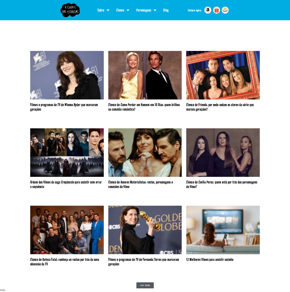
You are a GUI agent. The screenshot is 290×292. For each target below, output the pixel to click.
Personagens (143, 10)
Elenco (120, 10)
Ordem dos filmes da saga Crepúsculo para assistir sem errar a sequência (66, 184)
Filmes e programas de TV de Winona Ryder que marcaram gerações (64, 107)
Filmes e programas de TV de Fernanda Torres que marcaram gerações (143, 262)
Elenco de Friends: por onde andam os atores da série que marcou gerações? (220, 107)
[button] (145, 285)
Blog (166, 10)
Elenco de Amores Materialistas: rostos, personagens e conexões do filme (140, 184)
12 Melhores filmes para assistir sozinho (209, 259)
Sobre (100, 10)
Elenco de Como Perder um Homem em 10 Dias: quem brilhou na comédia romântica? (144, 107)
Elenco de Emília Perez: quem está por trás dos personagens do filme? (221, 184)
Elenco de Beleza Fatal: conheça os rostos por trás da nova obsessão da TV (64, 262)
